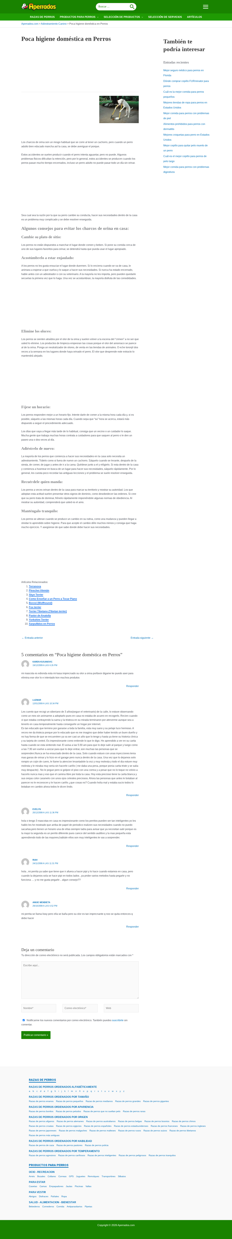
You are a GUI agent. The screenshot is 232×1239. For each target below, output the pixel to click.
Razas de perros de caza (41, 1145)
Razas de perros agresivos (42, 1155)
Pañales (55, 1196)
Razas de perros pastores (69, 1145)
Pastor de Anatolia (40, 615)
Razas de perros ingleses (193, 1126)
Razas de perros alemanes (70, 1121)
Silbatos (122, 1176)
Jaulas (69, 1186)
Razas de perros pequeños (69, 1101)
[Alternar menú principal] (206, 7)
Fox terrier (35, 607)
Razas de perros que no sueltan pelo (101, 1111)
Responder (132, 686)
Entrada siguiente (142, 637)
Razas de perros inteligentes (102, 1155)
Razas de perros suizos (155, 1130)
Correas (62, 1176)
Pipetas (88, 1206)
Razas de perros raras (134, 1111)
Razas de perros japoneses (42, 1130)
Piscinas (79, 1186)
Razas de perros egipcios (68, 1126)
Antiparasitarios (74, 1206)
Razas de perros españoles (97, 1126)
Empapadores (56, 1186)
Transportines (108, 1176)
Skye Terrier (36, 594)
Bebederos (34, 1206)
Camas (43, 1186)
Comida (60, 1206)
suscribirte (118, 1020)
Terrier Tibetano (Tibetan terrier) (48, 611)
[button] (97, 17)
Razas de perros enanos (41, 1101)
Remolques (93, 1176)
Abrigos (32, 1196)
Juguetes (80, 1176)
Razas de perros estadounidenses (131, 1126)
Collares (52, 1176)
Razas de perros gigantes (156, 1101)
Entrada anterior (32, 637)
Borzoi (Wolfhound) (40, 603)
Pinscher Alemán (39, 590)
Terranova (35, 586)
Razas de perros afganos (41, 1121)
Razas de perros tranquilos (162, 1155)
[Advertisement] (80, 70)
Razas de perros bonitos (41, 1111)
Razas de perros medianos (99, 1101)
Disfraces (43, 1196)
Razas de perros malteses (102, 1130)
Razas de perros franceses (164, 1126)
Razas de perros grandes (128, 1101)
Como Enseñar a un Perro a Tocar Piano (53, 598)
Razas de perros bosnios (156, 1121)
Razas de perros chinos (184, 1121)
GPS (71, 1176)
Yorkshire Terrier (39, 619)
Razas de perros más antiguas (44, 1135)
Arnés (32, 1176)
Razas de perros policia (96, 1145)
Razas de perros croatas (41, 1126)
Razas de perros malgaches (73, 1130)
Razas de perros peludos (68, 1111)
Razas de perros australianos (101, 1121)
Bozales (41, 1176)
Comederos (48, 1206)
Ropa (64, 1196)
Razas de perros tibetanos (183, 1130)
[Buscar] (132, 6)
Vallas (88, 1186)
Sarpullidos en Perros (42, 623)
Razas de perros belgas (130, 1121)
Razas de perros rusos (129, 1130)
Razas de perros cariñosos (71, 1155)
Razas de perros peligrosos (132, 1155)
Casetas (33, 1186)
